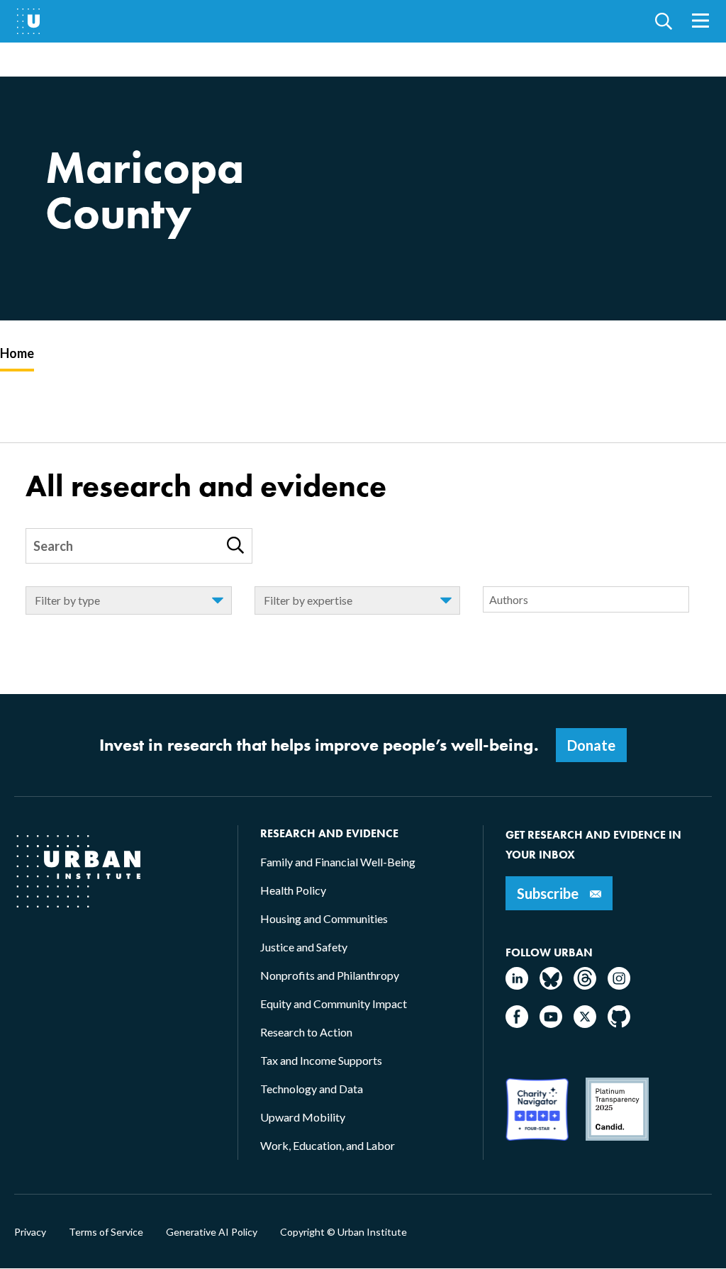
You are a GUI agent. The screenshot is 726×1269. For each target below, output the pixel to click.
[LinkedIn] (517, 985)
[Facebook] (517, 1023)
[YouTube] (551, 1023)
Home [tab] (17, 353)
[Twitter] (585, 1023)
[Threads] (585, 985)
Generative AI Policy (211, 1232)
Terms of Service (106, 1232)
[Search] (235, 545)
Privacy (30, 1232)
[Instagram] (619, 985)
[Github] (619, 1023)
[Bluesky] (551, 985)
